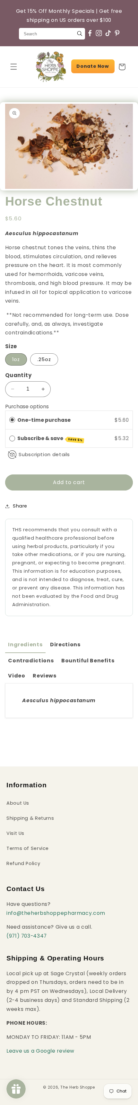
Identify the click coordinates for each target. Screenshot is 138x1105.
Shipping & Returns (30, 818)
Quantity (18, 375)
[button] (13, 66)
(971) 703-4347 (26, 936)
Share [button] (20, 506)
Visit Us (15, 833)
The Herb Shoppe (77, 1087)
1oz (16, 359)
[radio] (12, 420)
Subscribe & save (50, 438)
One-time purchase (44, 420)
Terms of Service (27, 848)
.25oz (44, 359)
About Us (17, 803)
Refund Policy (23, 863)
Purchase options (27, 406)
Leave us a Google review (40, 1051)
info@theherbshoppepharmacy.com (55, 913)
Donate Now (92, 66)
